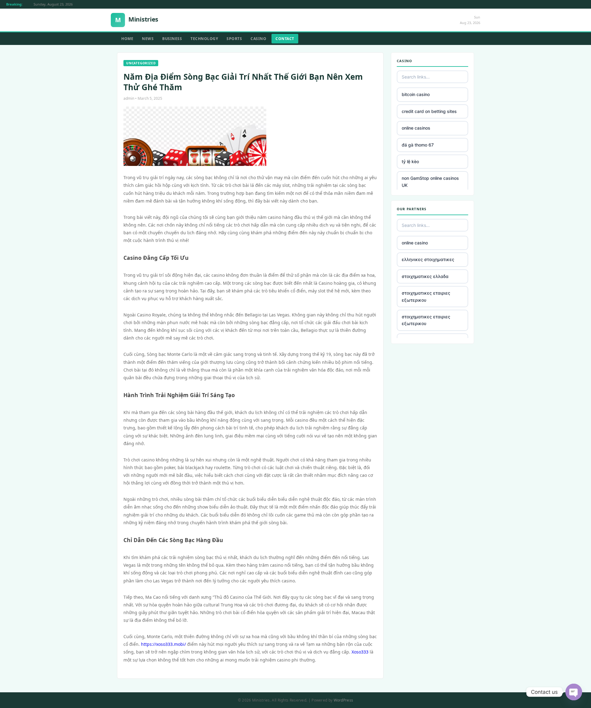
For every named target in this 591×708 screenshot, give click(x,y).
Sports (234, 38)
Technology (204, 38)
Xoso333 (360, 652)
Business (172, 38)
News (148, 38)
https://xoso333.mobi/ (163, 644)
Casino (258, 38)
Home (127, 38)
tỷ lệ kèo (410, 161)
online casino (415, 242)
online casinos (416, 128)
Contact (284, 38)
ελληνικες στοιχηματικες (428, 259)
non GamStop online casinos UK (430, 181)
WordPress (343, 700)
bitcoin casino (416, 94)
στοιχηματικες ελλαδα (425, 276)
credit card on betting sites (429, 111)
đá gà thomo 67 (418, 144)
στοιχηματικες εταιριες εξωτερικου (426, 296)
